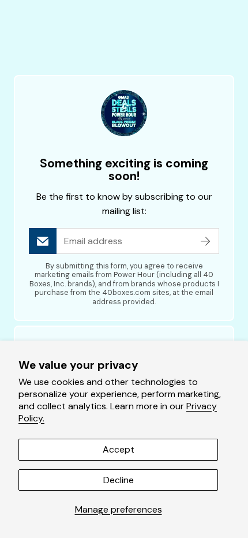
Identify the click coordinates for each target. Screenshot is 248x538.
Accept (118, 449)
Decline (118, 480)
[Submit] (205, 241)
